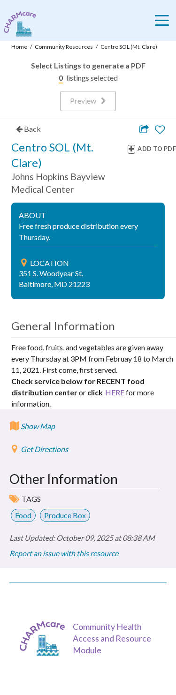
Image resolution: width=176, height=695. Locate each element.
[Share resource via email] (144, 129)
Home (19, 46)
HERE (114, 392)
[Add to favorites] (160, 130)
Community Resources (64, 46)
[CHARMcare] (44, 638)
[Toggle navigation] (164, 20)
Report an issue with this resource (63, 553)
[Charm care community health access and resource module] (18, 24)
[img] (24, 263)
